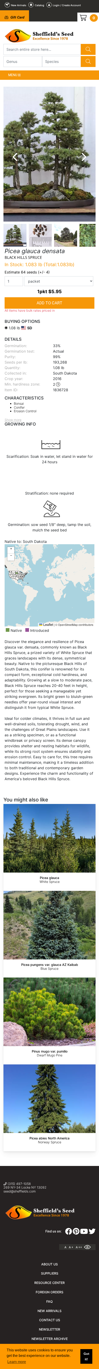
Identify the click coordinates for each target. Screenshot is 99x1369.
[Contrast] (89, 1247)
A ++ (79, 1247)
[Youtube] (84, 1233)
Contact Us (49, 1320)
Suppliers (49, 1273)
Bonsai (19, 403)
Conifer (19, 407)
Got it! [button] (86, 1356)
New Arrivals (49, 1311)
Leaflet (47, 624)
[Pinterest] (76, 1233)
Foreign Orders (49, 1292)
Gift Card (16, 17)
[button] (10, 550)
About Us (49, 1264)
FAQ (49, 1301)
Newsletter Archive (50, 1339)
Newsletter (49, 1329)
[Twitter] (92, 1233)
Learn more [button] (16, 1362)
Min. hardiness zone (22, 384)
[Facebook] (68, 1233)
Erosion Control (25, 411)
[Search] (88, 49)
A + (71, 1247)
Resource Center (49, 1283)
